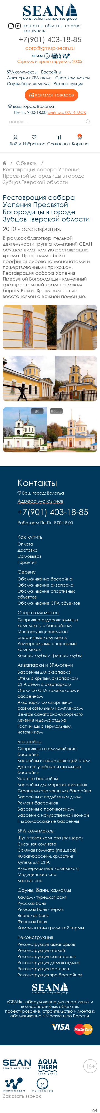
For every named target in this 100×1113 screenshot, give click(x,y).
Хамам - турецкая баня (42, 897)
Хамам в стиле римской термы (51, 927)
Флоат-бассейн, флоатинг (45, 856)
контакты (33, 25)
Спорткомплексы (72, 77)
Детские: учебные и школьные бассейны (49, 769)
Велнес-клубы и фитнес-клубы (50, 655)
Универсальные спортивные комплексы (47, 646)
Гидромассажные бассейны (48, 821)
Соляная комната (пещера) (47, 849)
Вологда (45, 106)
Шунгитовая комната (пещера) (50, 837)
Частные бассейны (38, 778)
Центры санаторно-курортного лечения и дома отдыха (50, 717)
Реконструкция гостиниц (43, 968)
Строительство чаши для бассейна (54, 790)
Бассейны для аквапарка (44, 671)
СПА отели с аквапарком (44, 684)
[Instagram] (11, 26)
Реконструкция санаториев (47, 956)
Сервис (73, 25)
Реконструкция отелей (41, 950)
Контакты (37, 482)
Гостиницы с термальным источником (44, 729)
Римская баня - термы (41, 909)
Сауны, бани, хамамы (28, 83)
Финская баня (32, 921)
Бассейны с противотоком (46, 808)
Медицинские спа (37, 874)
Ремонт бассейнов (38, 802)
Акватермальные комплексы (48, 868)
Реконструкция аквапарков (46, 944)
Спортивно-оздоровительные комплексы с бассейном (48, 622)
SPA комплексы (22, 72)
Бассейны (51, 72)
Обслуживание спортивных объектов (46, 594)
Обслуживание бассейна (45, 578)
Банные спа (30, 880)
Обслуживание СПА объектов (49, 602)
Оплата (25, 543)
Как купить (34, 30)
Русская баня (32, 903)
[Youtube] (18, 26)
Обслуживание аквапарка (45, 584)
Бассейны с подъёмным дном (50, 796)
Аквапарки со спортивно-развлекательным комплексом (50, 705)
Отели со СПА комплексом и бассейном (48, 693)
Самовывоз (29, 556)
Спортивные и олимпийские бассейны (47, 751)
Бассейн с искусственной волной (53, 815)
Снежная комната (37, 843)
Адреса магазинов (40, 501)
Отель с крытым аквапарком (48, 678)
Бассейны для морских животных (52, 784)
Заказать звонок (22, 1096)
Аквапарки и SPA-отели (29, 77)
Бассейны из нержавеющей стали (54, 760)
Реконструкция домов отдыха (48, 962)
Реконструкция (68, 83)
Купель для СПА (34, 862)
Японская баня (33, 915)
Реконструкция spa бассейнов (50, 974)
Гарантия (27, 562)
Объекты (53, 25)
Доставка (28, 549)
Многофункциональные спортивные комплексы (43, 634)
